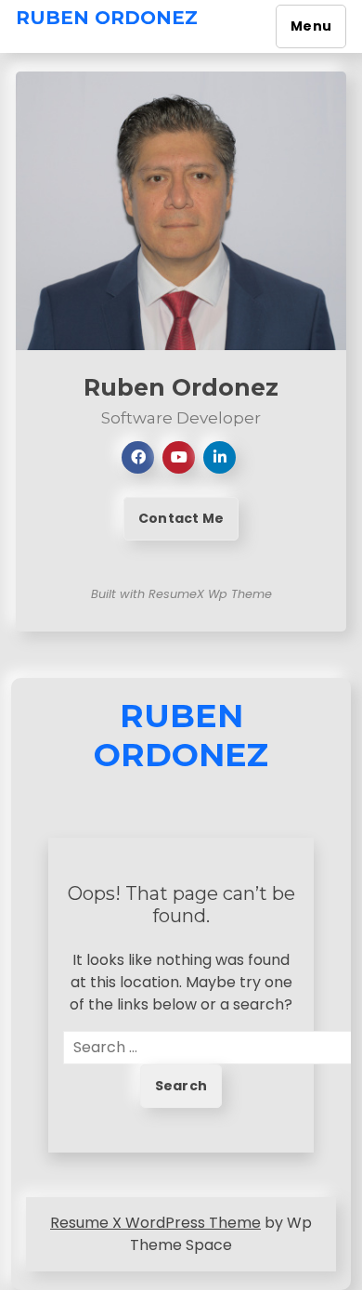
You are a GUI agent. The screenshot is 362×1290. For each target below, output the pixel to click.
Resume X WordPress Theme (155, 1222)
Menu (311, 26)
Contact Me (181, 518)
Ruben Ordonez (107, 18)
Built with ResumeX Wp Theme (181, 594)
